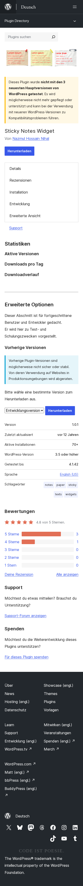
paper (60, 485)
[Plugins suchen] (53, 37)
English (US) (69, 474)
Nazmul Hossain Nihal (30, 138)
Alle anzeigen (67, 574)
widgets (71, 494)
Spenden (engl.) (59, 741)
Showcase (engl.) (58, 685)
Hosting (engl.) (17, 701)
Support (16, 228)
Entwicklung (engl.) (21, 741)
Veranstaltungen (57, 733)
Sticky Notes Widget (29, 131)
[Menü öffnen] (75, 7)
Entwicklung (19, 204)
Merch (51, 749)
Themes (50, 693)
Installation (18, 192)
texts (58, 494)
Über (9, 685)
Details (15, 168)
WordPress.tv (18, 749)
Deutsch (22, 816)
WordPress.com (20, 764)
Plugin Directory (17, 21)
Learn (9, 725)
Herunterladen (19, 151)
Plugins (50, 701)
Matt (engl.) (17, 772)
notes (49, 485)
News (9, 693)
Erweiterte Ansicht (25, 215)
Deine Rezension (19, 574)
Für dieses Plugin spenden (26, 657)
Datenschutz (15, 710)
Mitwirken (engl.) (58, 725)
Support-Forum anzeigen (25, 615)
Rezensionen (20, 180)
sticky (72, 485)
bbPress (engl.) (20, 780)
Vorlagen (51, 710)
